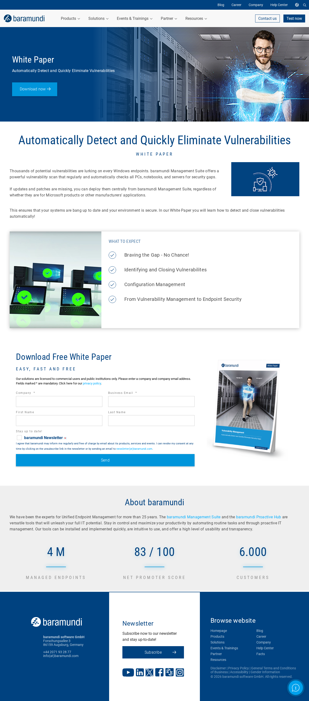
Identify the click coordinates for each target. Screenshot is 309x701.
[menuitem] (298, 5)
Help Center (265, 648)
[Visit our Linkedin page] (140, 672)
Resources (218, 660)
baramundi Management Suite (194, 517)
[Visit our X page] (149, 673)
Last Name (117, 412)
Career (261, 636)
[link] (24, 18)
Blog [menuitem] (221, 5)
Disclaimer (218, 668)
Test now (294, 18)
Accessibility (239, 672)
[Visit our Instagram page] (180, 673)
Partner (216, 654)
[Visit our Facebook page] (159, 673)
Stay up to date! (29, 431)
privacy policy (92, 383)
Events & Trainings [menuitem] (133, 18)
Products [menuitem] (69, 18)
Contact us (267, 18)
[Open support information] (295, 687)
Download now (33, 89)
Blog (259, 631)
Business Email (129, 393)
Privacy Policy (238, 668)
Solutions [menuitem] (96, 18)
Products (217, 636)
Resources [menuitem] (194, 18)
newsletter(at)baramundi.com (134, 448)
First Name (25, 412)
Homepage (219, 631)
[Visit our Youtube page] (128, 673)
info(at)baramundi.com (60, 656)
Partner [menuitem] (167, 18)
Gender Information (265, 672)
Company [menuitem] (256, 5)
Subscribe (153, 652)
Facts (260, 654)
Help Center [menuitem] (279, 5)
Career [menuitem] (236, 5)
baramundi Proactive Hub (258, 517)
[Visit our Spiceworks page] (169, 673)
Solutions (218, 642)
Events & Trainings (224, 648)
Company (32, 393)
